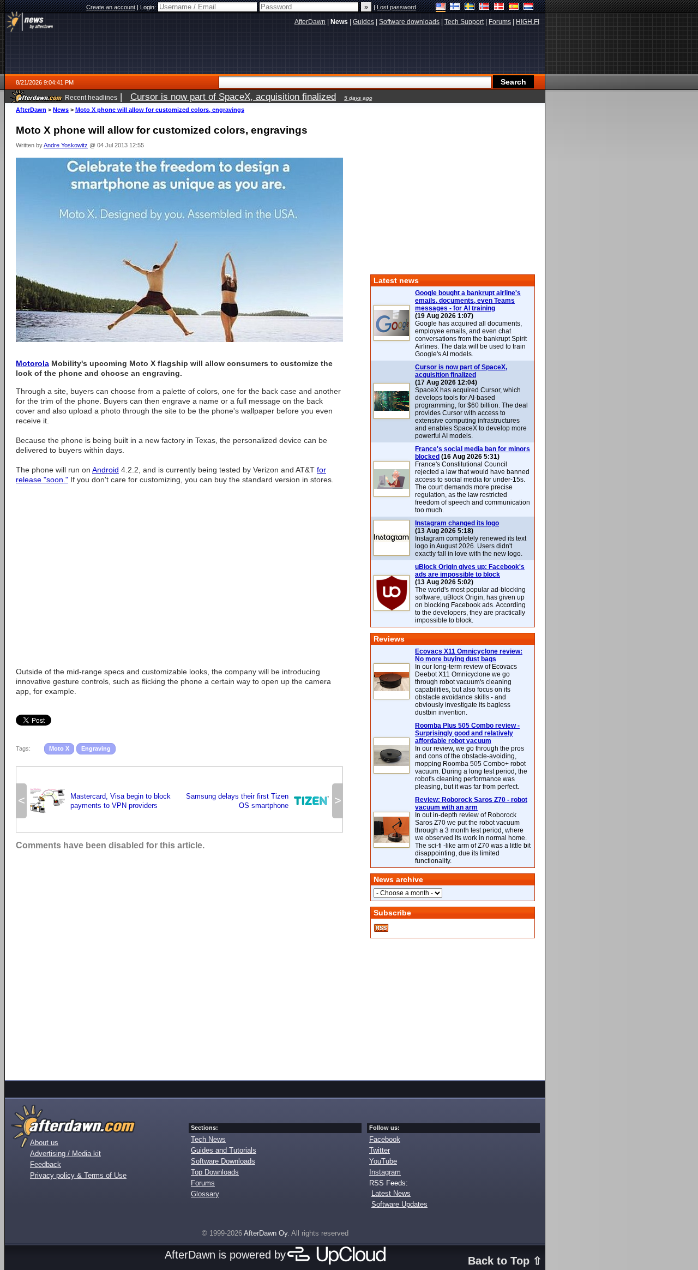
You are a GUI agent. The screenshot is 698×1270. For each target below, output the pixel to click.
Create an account (110, 7)
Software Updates (399, 1204)
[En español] (514, 7)
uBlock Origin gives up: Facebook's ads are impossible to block (470, 570)
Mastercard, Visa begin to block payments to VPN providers (100, 801)
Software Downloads (223, 1161)
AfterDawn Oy (265, 1233)
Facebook (384, 1139)
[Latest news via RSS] (381, 928)
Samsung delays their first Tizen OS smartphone (257, 801)
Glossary (205, 1194)
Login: (149, 7)
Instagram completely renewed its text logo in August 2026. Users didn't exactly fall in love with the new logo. (470, 546)
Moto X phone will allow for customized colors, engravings (159, 109)
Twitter (379, 1150)
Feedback (45, 1164)
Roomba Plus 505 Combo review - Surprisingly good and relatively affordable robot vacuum (467, 733)
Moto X (59, 748)
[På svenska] (470, 7)
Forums (203, 1183)
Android (105, 469)
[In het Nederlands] (529, 7)
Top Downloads (215, 1172)
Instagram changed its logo (457, 523)
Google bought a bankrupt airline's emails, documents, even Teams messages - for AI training (468, 300)
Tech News (208, 1139)
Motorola (32, 363)
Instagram (385, 1172)
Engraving (96, 748)
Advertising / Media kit (65, 1153)
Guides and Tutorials (223, 1150)
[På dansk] (499, 7)
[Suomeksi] (455, 7)
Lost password (396, 7)
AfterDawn (31, 109)
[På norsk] (484, 7)
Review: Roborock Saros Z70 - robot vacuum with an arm (471, 803)
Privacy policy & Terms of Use (78, 1175)
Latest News (391, 1193)
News (61, 109)
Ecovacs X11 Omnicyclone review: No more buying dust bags (468, 655)
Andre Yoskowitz (66, 145)
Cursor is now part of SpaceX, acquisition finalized (461, 371)
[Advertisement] (179, 570)
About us (44, 1143)
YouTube (383, 1161)
